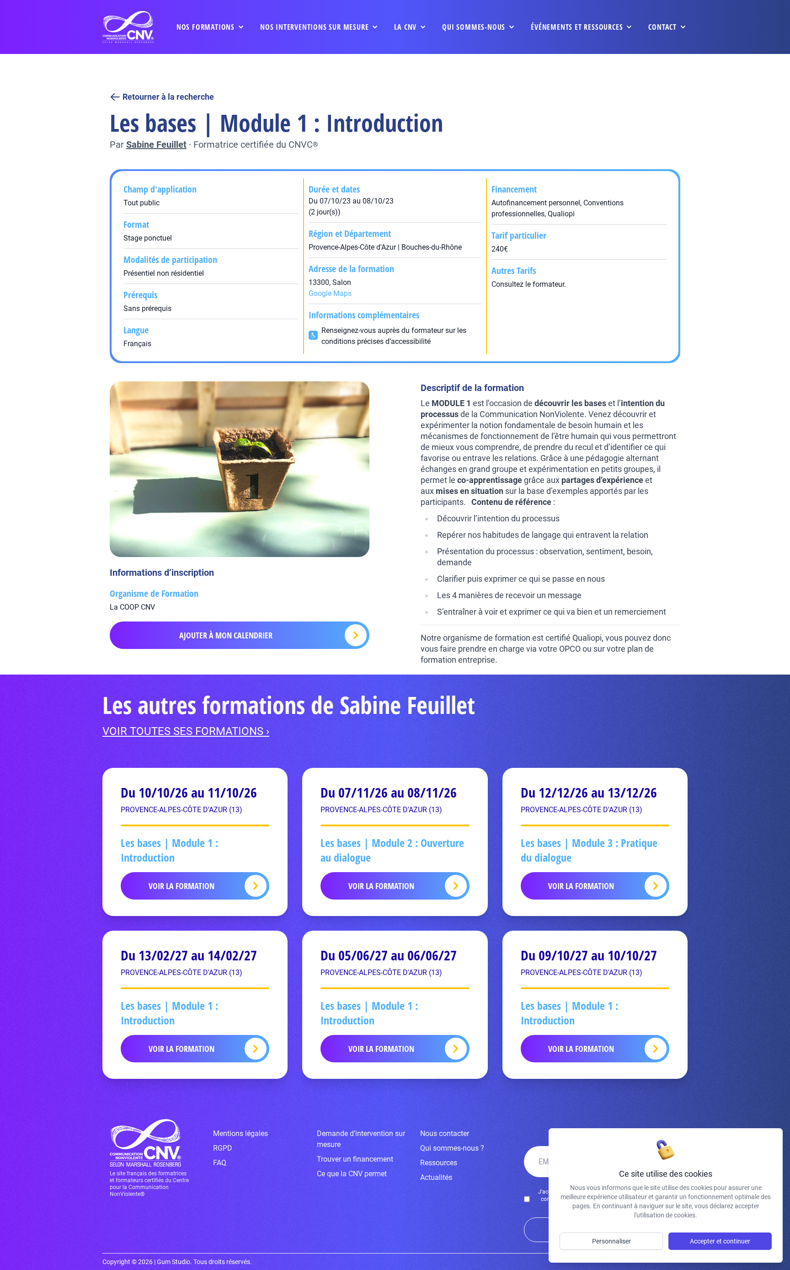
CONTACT (662, 27)
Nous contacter (444, 1133)
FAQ (219, 1162)
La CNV (405, 27)
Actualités (436, 1177)
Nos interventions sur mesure (314, 27)
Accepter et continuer (720, 1241)
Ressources (438, 1162)
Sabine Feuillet (156, 144)
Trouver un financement (355, 1159)
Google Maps (330, 293)
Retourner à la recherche (168, 97)
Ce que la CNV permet (352, 1173)
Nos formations (205, 27)
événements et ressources (577, 27)
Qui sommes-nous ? (452, 1148)
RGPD (222, 1148)
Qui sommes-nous (473, 27)
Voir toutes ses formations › (185, 731)
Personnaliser (611, 1241)
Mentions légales (240, 1133)
